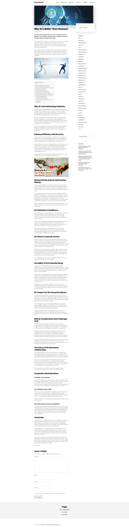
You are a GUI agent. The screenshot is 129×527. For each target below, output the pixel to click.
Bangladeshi (80, 59)
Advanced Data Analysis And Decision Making (44, 87)
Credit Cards (80, 66)
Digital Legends (81, 75)
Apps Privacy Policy (82, 52)
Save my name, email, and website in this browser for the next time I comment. (50, 493)
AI (78, 47)
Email (35, 481)
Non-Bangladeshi (81, 105)
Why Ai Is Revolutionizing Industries (43, 85)
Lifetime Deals (81, 98)
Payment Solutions (82, 108)
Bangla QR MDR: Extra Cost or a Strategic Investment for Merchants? (84, 147)
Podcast (79, 115)
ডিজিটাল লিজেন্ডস (80, 126)
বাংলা (79, 129)
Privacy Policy (64, 514)
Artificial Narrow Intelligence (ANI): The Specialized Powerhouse (84, 164)
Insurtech (80, 96)
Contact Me (64, 512)
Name (35, 475)
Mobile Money (81, 103)
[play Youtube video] (51, 167)
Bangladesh (80, 56)
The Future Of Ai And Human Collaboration (44, 95)
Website (35, 487)
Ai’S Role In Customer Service (41, 90)
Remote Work (81, 117)
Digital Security (81, 80)
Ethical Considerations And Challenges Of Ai (44, 93)
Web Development (82, 122)
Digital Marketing (81, 77)
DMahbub (39, 102)
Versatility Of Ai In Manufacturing (42, 91)
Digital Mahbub (39, 2)
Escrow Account (81, 91)
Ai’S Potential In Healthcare (41, 89)
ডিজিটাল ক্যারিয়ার (80, 124)
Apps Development (82, 49)
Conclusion (38, 100)
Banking (80, 61)
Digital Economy (81, 70)
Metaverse (80, 101)
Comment (36, 456)
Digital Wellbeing (81, 84)
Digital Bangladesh (82, 68)
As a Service (80, 54)
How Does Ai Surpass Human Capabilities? (45, 99)
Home (79, 94)
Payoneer (80, 110)
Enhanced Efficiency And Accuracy (42, 86)
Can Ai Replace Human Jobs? (43, 98)
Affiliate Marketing (82, 42)
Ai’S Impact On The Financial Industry (42, 92)
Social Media (80, 119)
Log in (59, 524)
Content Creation (81, 63)
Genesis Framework (50, 524)
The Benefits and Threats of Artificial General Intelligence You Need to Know (85, 169)
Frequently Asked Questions (41, 96)
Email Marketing (81, 89)
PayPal (79, 112)
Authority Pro (43, 524)
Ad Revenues (80, 40)
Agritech (80, 45)
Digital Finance (81, 73)
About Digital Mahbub (64, 509)
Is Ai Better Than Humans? (42, 97)
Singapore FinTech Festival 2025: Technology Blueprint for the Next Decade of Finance (85, 152)
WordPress (56, 524)
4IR (79, 38)
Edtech (79, 87)
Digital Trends (81, 82)
